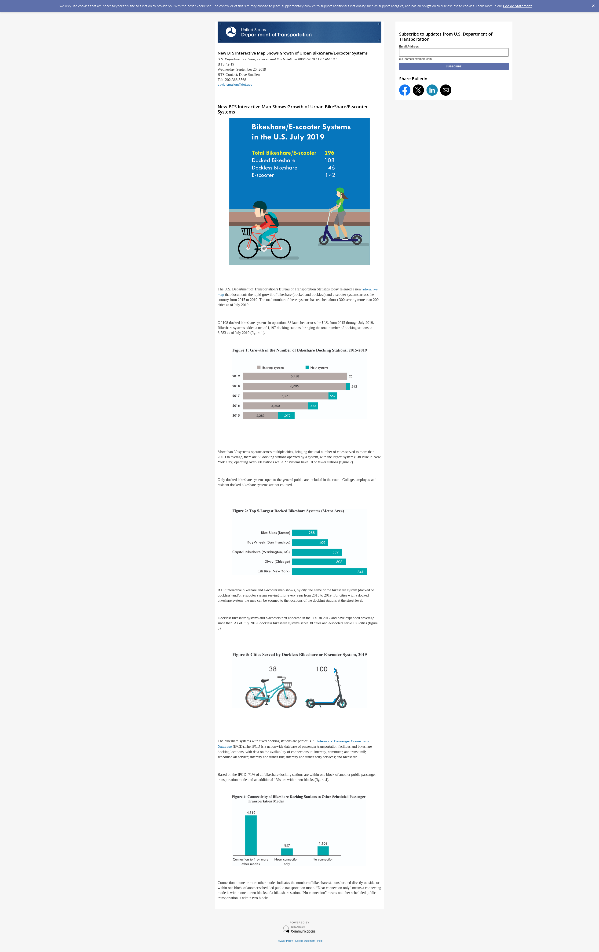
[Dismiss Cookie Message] (593, 4)
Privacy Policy (285, 940)
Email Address (409, 46)
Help (319, 940)
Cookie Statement (517, 6)
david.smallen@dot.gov (235, 84)
